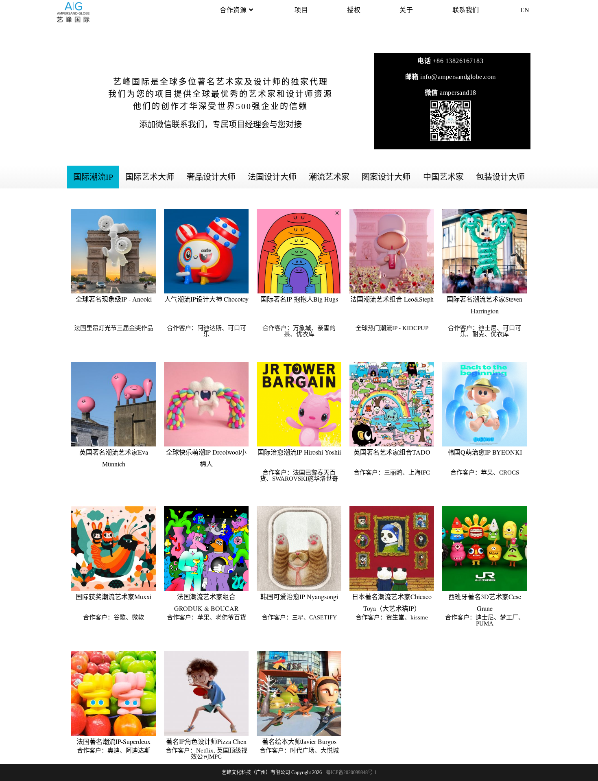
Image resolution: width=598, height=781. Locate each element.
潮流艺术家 (329, 177)
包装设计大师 (500, 177)
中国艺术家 (443, 177)
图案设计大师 (386, 177)
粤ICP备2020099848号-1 (351, 772)
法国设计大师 (272, 177)
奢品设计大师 (211, 177)
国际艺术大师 (149, 177)
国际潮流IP (93, 177)
